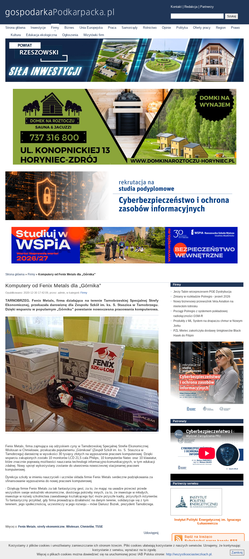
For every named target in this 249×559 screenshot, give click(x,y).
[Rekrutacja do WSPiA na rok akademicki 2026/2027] (124, 262)
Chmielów (87, 526)
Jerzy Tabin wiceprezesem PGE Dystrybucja (202, 291)
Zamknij (237, 552)
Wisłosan (72, 526)
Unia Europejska (91, 27)
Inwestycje (38, 27)
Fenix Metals (27, 526)
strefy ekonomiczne (51, 526)
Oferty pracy (202, 27)
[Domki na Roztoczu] (124, 163)
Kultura (16, 35)
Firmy (55, 27)
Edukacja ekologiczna (41, 35)
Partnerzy (207, 7)
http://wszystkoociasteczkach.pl (189, 554)
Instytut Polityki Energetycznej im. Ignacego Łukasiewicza (207, 521)
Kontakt (176, 7)
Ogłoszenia (70, 35)
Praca (112, 27)
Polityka (182, 27)
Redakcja (190, 7)
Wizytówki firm (93, 35)
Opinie (166, 27)
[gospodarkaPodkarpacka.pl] (59, 13)
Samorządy (130, 27)
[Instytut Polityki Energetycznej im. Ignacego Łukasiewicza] (196, 501)
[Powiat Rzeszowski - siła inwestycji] (124, 81)
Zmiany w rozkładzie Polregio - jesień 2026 (201, 296)
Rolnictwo (150, 27)
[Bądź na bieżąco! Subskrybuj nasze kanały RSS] (208, 538)
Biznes (69, 27)
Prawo (235, 27)
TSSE (99, 526)
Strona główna (15, 27)
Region (221, 27)
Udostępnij (151, 533)
